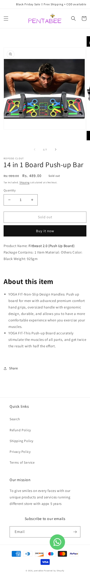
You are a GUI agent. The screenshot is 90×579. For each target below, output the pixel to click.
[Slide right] (55, 149)
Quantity (10, 190)
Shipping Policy (21, 441)
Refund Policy (20, 430)
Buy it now (45, 231)
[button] (6, 18)
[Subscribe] (75, 532)
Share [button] (13, 368)
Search (15, 419)
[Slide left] (34, 149)
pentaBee (38, 570)
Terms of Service (22, 462)
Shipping (24, 182)
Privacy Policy (20, 451)
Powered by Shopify (54, 570)
